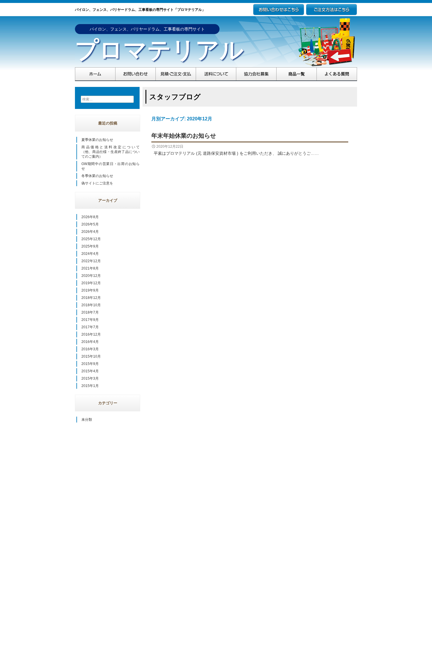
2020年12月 (91, 276)
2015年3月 (90, 378)
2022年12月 (91, 261)
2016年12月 (91, 334)
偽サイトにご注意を (97, 183)
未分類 (86, 420)
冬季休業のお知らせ (97, 176)
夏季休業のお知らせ (97, 140)
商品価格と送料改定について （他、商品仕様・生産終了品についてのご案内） (112, 152)
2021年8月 (90, 268)
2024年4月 (90, 254)
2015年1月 (90, 386)
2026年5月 (90, 224)
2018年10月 (91, 305)
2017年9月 (90, 320)
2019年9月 (90, 290)
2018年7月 (90, 312)
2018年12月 (91, 298)
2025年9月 (90, 246)
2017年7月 (90, 327)
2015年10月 (91, 356)
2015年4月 (90, 371)
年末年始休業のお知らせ (183, 135)
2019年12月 (91, 283)
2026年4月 (90, 232)
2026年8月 (90, 217)
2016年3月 (90, 349)
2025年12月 (91, 239)
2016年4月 (90, 342)
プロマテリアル (159, 50)
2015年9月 (90, 364)
